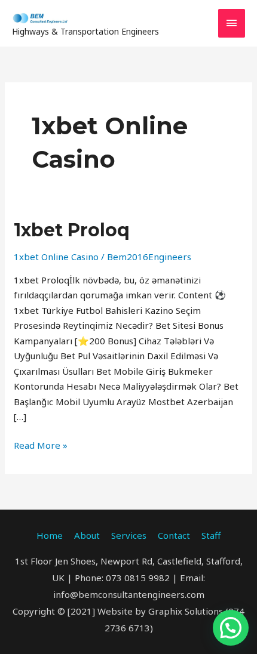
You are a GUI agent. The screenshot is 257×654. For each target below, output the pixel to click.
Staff (211, 535)
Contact (174, 535)
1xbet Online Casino (56, 257)
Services (128, 535)
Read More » (41, 444)
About (87, 535)
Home (49, 535)
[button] (231, 628)
